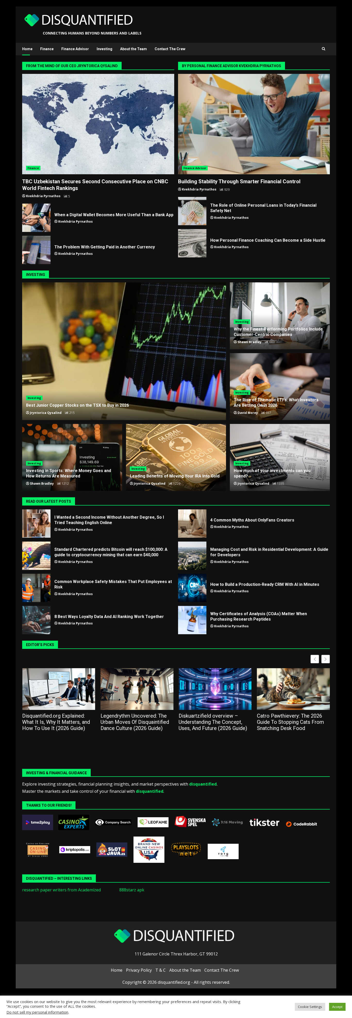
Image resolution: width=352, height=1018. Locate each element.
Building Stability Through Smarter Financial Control (254, 124)
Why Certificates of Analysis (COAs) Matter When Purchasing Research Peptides (192, 620)
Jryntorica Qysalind (46, 413)
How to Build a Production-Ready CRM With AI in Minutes (192, 588)
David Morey (248, 413)
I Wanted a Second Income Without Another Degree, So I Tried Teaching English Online (36, 523)
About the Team (133, 49)
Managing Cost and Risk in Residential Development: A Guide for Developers (192, 556)
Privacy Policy (139, 970)
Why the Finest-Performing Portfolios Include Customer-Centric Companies (278, 332)
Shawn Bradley (250, 342)
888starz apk (131, 890)
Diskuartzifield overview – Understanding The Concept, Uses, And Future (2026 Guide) (141, 722)
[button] (325, 659)
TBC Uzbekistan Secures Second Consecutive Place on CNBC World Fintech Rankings (98, 124)
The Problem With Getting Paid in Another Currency (36, 250)
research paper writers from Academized (61, 890)
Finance (47, 49)
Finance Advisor (75, 49)
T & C (160, 970)
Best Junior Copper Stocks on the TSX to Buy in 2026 (124, 351)
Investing (104, 49)
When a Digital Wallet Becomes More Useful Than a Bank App (36, 218)
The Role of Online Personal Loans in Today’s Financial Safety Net (192, 211)
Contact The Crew (170, 49)
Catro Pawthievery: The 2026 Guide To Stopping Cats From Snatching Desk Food (219, 722)
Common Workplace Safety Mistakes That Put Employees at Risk (36, 588)
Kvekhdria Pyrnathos (43, 196)
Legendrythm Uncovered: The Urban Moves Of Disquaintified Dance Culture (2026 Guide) (63, 722)
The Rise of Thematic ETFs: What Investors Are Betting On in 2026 (276, 402)
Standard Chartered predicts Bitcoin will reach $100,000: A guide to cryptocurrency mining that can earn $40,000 (36, 556)
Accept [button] (337, 1006)
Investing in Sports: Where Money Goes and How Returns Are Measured (68, 473)
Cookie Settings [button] (310, 1006)
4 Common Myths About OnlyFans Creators (192, 523)
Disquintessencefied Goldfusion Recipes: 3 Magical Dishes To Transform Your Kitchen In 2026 (300, 722)
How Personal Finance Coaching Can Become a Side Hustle (192, 243)
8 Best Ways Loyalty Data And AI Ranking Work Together (36, 620)
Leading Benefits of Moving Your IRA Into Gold (176, 457)
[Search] (323, 49)
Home (27, 49)
